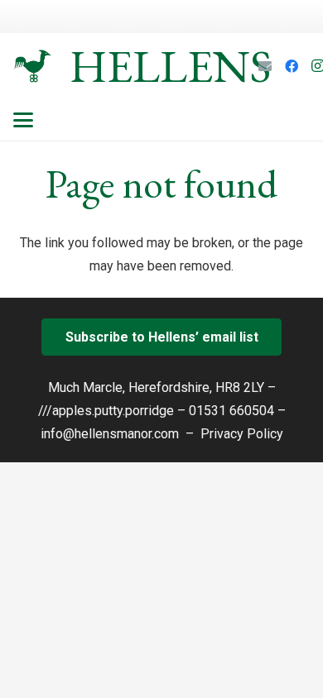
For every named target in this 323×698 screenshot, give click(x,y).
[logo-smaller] (32, 66)
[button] (23, 120)
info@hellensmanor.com (110, 434)
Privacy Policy (241, 434)
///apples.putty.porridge (106, 410)
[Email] (265, 66)
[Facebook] (291, 66)
